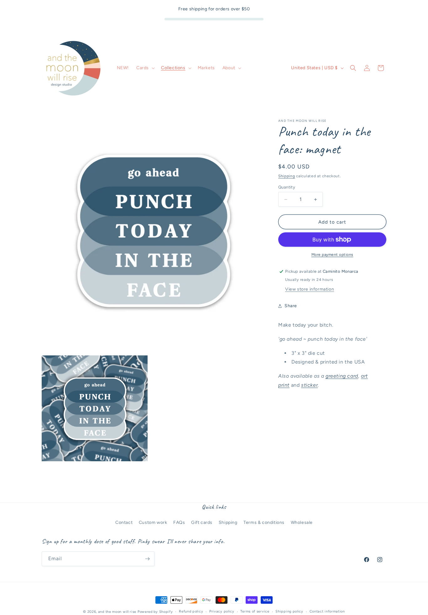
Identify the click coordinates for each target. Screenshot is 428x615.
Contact (124, 522)
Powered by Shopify (155, 612)
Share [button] (290, 305)
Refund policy (191, 611)
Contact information (327, 611)
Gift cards (201, 522)
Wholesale (302, 522)
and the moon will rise (117, 612)
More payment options (332, 254)
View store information (309, 289)
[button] (145, 68)
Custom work (153, 522)
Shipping (286, 176)
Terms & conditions (263, 522)
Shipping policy (289, 611)
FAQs (179, 522)
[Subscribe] (147, 558)
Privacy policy (221, 611)
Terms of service (254, 611)
